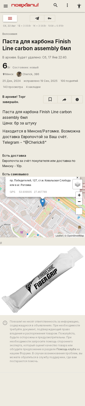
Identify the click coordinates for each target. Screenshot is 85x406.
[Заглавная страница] (25, 3)
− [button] (79, 201)
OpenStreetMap (75, 235)
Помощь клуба (66, 349)
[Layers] (77, 184)
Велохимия (9, 33)
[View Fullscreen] (79, 211)
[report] (77, 99)
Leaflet (59, 235)
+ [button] (79, 195)
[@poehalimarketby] (37, 18)
